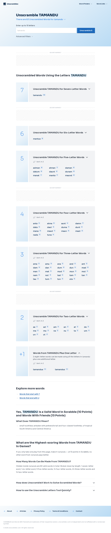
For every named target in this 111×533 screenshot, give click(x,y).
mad (84, 268)
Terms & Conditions (60, 511)
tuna (49, 235)
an (65, 327)
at (75, 327)
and (71, 264)
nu (65, 331)
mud (59, 271)
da (85, 327)
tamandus (60, 369)
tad (59, 275)
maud (50, 231)
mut (84, 271)
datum (36, 172)
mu (44, 331)
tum (47, 279)
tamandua (38, 369)
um (85, 331)
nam (35, 275)
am (54, 327)
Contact (79, 511)
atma (49, 223)
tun (59, 279)
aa (34, 327)
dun (71, 268)
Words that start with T (30, 394)
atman (52, 168)
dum (59, 268)
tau (34, 279)
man (35, 271)
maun (64, 231)
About (9, 511)
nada (35, 235)
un (34, 334)
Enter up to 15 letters (25, 25)
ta (75, 331)
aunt (63, 223)
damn (78, 223)
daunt (52, 172)
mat (47, 271)
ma (34, 331)
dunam (68, 172)
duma (64, 227)
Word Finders (84, 4)
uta (71, 279)
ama (35, 264)
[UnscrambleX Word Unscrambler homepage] (10, 4)
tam (71, 275)
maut (77, 231)
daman (68, 168)
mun (71, 271)
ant (83, 264)
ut (44, 334)
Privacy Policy (39, 511)
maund (68, 175)
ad (44, 327)
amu (47, 264)
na (54, 331)
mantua (37, 139)
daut (49, 227)
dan (47, 268)
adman (36, 168)
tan (83, 275)
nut (47, 275)
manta (52, 175)
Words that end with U (29, 398)
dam (35, 268)
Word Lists (101, 4)
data (35, 227)
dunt (77, 227)
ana (59, 264)
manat (36, 175)
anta (35, 223)
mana (35, 231)
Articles (23, 511)
